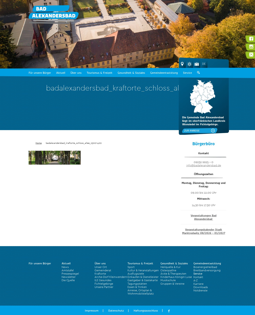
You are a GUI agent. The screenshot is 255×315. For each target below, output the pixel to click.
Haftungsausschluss (146, 310)
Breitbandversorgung (206, 270)
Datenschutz (116, 310)
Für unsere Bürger (40, 73)
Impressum (92, 310)
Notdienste (200, 290)
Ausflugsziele (136, 273)
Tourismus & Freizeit (99, 73)
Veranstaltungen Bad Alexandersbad (203, 217)
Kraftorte (100, 273)
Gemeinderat (103, 270)
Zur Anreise (191, 130)
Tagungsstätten (137, 283)
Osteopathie (168, 270)
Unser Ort (101, 267)
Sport (131, 267)
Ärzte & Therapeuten (173, 273)
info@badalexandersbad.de (203, 165)
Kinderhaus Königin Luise (176, 277)
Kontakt (198, 277)
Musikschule (168, 280)
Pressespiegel (70, 273)
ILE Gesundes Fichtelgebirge (104, 281)
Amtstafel (68, 270)
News (65, 267)
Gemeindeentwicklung (164, 73)
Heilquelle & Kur (170, 267)
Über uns (76, 73)
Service (187, 73)
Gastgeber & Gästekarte (143, 280)
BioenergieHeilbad (205, 267)
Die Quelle (68, 280)
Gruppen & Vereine (172, 283)
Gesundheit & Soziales (131, 73)
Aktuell (60, 73)
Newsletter (69, 277)
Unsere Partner (104, 287)
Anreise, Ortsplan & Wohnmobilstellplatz (141, 291)
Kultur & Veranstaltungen (143, 270)
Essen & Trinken (137, 287)
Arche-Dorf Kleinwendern (111, 277)
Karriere (198, 284)
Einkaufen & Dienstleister (143, 277)
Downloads (200, 287)
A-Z (195, 280)
